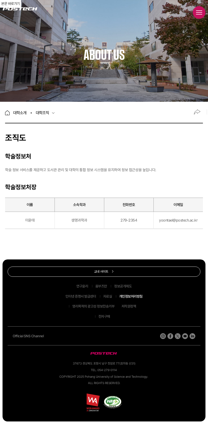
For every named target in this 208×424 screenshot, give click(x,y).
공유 (197, 112)
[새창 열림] (163, 336)
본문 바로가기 (10, 4)
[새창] (112, 402)
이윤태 (30, 220)
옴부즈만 (101, 286)
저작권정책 (129, 306)
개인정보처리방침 (131, 296)
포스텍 (20, 9)
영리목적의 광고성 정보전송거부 (93, 306)
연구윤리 (82, 286)
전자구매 (104, 316)
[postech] (104, 353)
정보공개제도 (123, 286)
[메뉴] (199, 12)
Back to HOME (7, 112)
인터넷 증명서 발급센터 (80, 296)
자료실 (107, 296)
